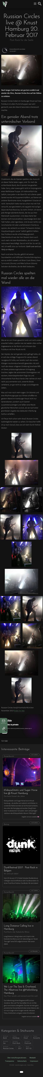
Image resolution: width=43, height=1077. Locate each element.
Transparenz (9, 1061)
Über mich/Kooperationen (16, 1058)
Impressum (34, 1061)
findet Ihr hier (19, 710)
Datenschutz (22, 1061)
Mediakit (33, 1058)
